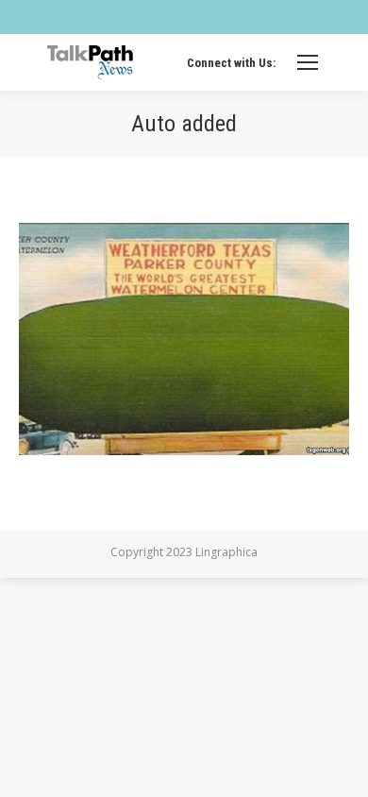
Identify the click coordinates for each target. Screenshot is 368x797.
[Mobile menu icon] (307, 62)
